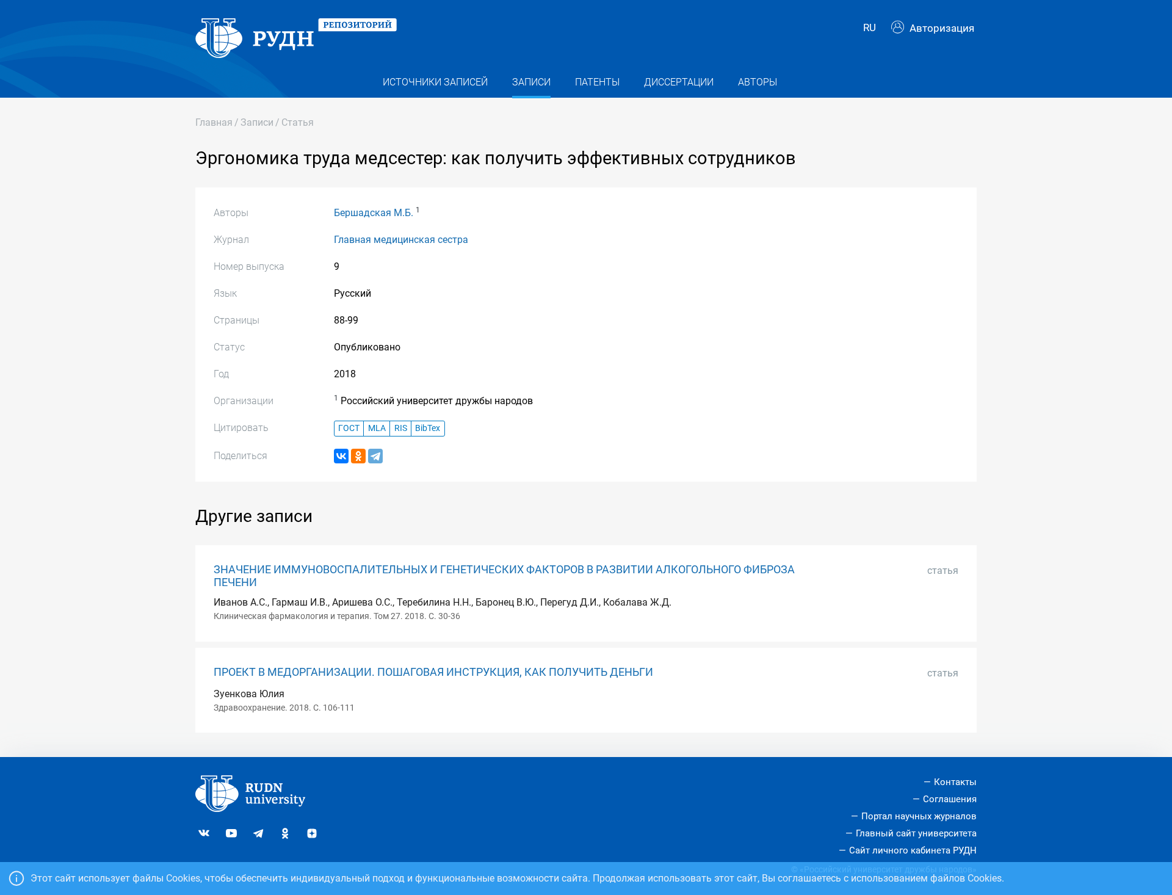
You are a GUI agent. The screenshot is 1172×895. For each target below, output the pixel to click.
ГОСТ (349, 428)
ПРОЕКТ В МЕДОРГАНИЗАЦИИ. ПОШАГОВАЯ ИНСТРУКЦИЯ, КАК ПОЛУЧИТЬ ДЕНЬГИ (433, 672)
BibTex (427, 428)
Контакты (955, 782)
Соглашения (950, 799)
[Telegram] (375, 456)
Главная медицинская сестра (401, 239)
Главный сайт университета (916, 833)
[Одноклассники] (358, 456)
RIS (400, 428)
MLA (377, 428)
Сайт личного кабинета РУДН (913, 850)
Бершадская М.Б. (373, 213)
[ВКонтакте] (341, 456)
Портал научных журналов (919, 816)
